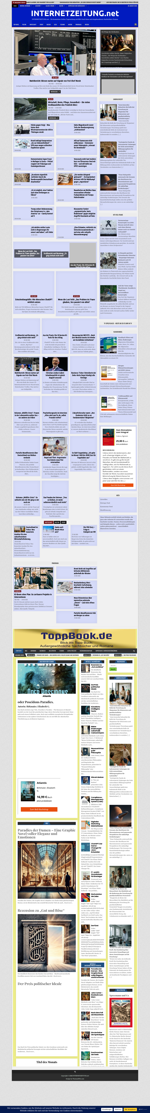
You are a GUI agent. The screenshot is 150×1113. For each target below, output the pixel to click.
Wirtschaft (33, 24)
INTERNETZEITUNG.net (75, 13)
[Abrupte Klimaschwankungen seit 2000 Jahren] (108, 397)
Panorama (78, 24)
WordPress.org (105, 526)
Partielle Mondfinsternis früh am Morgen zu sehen (85, 604)
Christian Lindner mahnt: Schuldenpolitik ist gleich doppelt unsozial (55, 365)
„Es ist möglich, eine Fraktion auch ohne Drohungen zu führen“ (42, 192)
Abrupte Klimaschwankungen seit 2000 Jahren (125, 384)
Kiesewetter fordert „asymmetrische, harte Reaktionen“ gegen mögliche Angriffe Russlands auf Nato (84, 212)
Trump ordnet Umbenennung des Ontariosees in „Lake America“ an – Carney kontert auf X (42, 212)
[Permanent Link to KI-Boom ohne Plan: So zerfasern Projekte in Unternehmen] (33, 568)
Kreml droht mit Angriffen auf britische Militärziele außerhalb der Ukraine (85, 561)
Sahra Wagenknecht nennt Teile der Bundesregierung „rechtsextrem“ (84, 127)
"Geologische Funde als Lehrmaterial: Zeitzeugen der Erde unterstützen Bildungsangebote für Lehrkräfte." (127, 163)
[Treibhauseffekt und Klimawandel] (108, 428)
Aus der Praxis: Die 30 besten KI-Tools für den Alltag (82, 254)
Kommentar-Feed (106, 523)
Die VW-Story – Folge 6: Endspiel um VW (89, 519)
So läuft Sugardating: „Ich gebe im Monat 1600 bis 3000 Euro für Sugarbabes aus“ (83, 445)
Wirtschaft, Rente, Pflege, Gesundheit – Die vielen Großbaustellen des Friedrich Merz (69, 103)
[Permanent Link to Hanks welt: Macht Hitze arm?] (48, 519)
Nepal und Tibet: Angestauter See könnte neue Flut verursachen (55, 450)
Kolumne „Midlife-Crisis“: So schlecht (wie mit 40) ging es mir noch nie (27, 489)
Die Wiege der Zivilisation (110, 32)
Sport (41, 24)
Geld (55, 24)
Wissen (87, 24)
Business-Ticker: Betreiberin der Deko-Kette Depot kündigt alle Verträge (83, 365)
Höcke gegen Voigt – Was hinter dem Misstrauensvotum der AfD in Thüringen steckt (42, 128)
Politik (24, 24)
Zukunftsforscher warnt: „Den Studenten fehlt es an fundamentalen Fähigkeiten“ (83, 405)
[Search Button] (135, 24)
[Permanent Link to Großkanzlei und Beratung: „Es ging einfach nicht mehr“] (26, 317)
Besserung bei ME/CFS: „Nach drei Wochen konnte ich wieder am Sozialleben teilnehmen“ (83, 327)
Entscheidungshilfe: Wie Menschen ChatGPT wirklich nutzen (33, 291)
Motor (70, 24)
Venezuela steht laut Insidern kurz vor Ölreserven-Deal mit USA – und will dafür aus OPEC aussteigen (85, 162)
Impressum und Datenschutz (76, 6)
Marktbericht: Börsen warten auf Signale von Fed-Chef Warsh (55, 81)
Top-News (16, 24)
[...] (119, 62)
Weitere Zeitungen (25, 6)
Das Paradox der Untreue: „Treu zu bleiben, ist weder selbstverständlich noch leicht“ (55, 489)
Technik (62, 24)
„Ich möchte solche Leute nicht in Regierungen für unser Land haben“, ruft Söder (42, 229)
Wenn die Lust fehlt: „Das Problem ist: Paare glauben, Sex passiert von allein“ (27, 253)
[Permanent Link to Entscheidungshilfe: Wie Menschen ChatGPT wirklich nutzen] (33, 273)
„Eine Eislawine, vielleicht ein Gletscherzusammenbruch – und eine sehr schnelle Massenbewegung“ (85, 231)
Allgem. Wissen (50, 6)
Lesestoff (38, 6)
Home (15, 6)
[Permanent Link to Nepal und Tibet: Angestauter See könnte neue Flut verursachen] (55, 436)
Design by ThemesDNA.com (75, 1069)
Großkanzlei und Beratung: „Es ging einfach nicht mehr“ (55, 254)
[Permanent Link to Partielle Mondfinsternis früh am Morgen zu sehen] (65, 607)
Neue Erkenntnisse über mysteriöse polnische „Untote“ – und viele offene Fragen (84, 591)
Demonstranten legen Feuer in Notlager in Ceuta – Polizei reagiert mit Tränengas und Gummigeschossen (42, 162)
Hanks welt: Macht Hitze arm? (59, 519)
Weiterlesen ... (56, 91)
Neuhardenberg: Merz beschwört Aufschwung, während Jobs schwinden (83, 575)
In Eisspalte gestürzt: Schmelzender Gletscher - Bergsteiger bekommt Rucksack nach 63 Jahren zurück (126, 274)
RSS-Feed (51, 83)
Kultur (61, 6)
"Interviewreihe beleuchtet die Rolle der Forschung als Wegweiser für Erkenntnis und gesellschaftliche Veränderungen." (126, 128)
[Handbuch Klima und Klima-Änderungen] (108, 369)
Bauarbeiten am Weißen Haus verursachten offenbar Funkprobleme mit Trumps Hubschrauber (85, 193)
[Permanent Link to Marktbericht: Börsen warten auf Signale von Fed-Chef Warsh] (55, 52)
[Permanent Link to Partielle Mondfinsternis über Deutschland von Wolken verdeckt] (26, 434)
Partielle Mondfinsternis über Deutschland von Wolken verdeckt (27, 445)
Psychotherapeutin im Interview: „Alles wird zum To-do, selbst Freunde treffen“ (55, 405)
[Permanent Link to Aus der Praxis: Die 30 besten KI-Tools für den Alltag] (55, 317)
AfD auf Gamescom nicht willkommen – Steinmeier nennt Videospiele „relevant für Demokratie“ (84, 144)
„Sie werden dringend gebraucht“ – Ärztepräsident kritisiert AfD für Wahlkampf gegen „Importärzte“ (84, 178)
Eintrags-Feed (105, 519)
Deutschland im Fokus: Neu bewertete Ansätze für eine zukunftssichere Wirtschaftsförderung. (26, 523)
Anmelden (104, 516)
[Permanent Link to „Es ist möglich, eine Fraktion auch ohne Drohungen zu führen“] (22, 196)
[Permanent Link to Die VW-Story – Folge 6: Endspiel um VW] (77, 519)
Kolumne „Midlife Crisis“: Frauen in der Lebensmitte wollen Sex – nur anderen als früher (26, 405)
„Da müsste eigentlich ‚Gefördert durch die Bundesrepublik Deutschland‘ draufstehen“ (42, 178)
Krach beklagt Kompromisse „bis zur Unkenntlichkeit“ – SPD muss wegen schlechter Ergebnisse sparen (41, 144)
